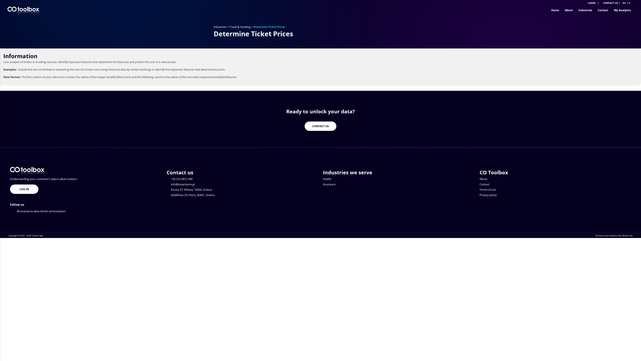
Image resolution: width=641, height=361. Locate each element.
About (483, 179)
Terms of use (488, 190)
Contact (484, 184)
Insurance (329, 184)
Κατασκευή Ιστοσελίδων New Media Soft (614, 235)
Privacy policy (488, 195)
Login (591, 3)
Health (327, 179)
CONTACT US (610, 3)
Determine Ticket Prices (269, 27)
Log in (24, 189)
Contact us (320, 126)
